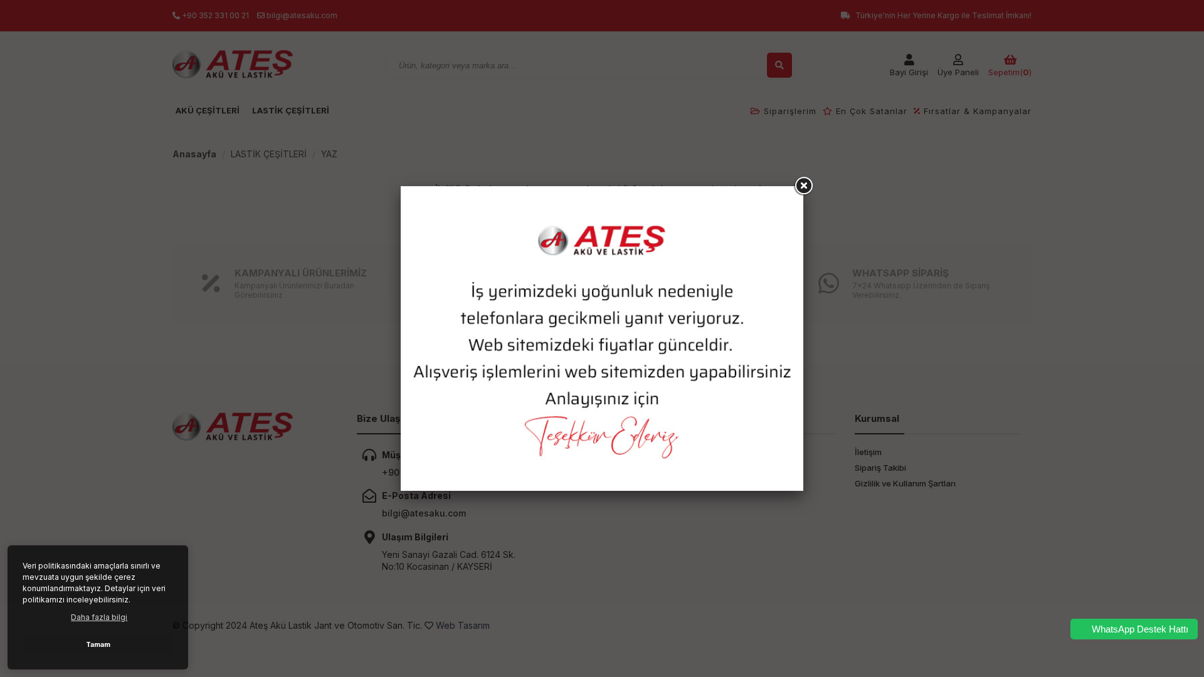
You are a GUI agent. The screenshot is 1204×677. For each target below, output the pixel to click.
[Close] (803, 186)
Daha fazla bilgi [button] (99, 617)
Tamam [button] (98, 645)
